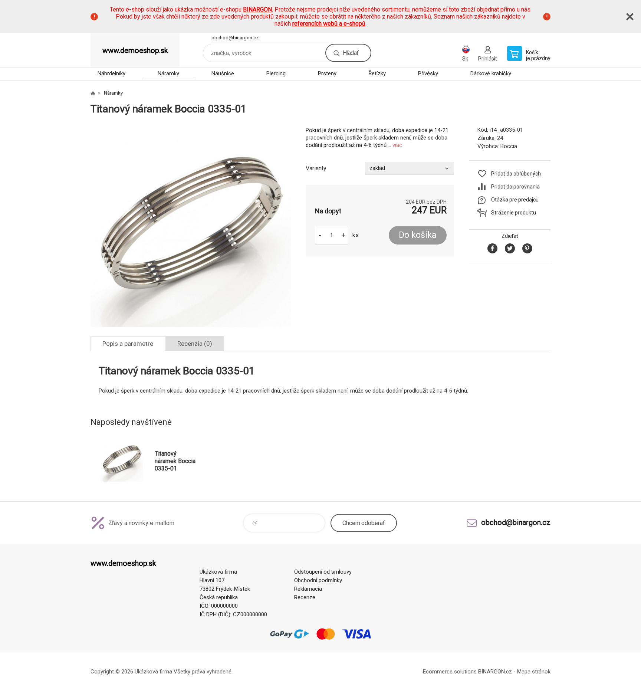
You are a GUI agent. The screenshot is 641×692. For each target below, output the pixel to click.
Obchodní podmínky (318, 580)
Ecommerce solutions (450, 671)
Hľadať (350, 52)
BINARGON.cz (495, 671)
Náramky (168, 73)
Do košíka (418, 235)
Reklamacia (308, 589)
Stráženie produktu (513, 213)
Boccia (508, 146)
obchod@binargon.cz (235, 37)
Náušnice (222, 73)
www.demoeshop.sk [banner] (135, 50)
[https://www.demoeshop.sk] (93, 93)
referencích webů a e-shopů (328, 23)
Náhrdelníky (111, 73)
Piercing (276, 73)
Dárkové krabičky (490, 73)
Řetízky (377, 73)
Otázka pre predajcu (515, 200)
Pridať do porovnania (515, 187)
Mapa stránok (533, 671)
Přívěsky (428, 73)
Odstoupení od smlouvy (323, 571)
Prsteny (327, 73)
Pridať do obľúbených (516, 174)
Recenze (304, 597)
